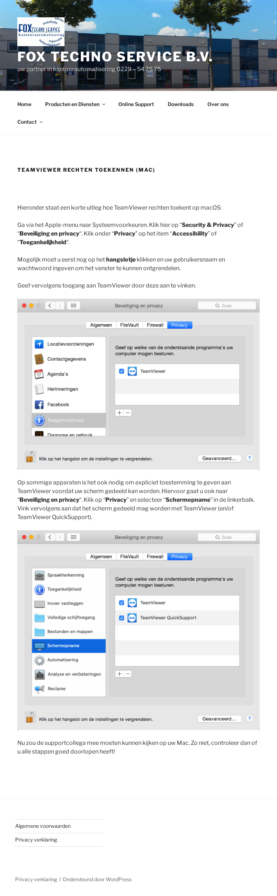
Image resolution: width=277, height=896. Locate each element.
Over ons (218, 104)
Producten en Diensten (72, 104)
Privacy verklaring (36, 839)
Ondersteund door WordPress (97, 879)
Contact (27, 122)
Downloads (181, 104)
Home (24, 104)
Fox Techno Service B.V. (115, 57)
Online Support (136, 104)
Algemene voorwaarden (43, 826)
